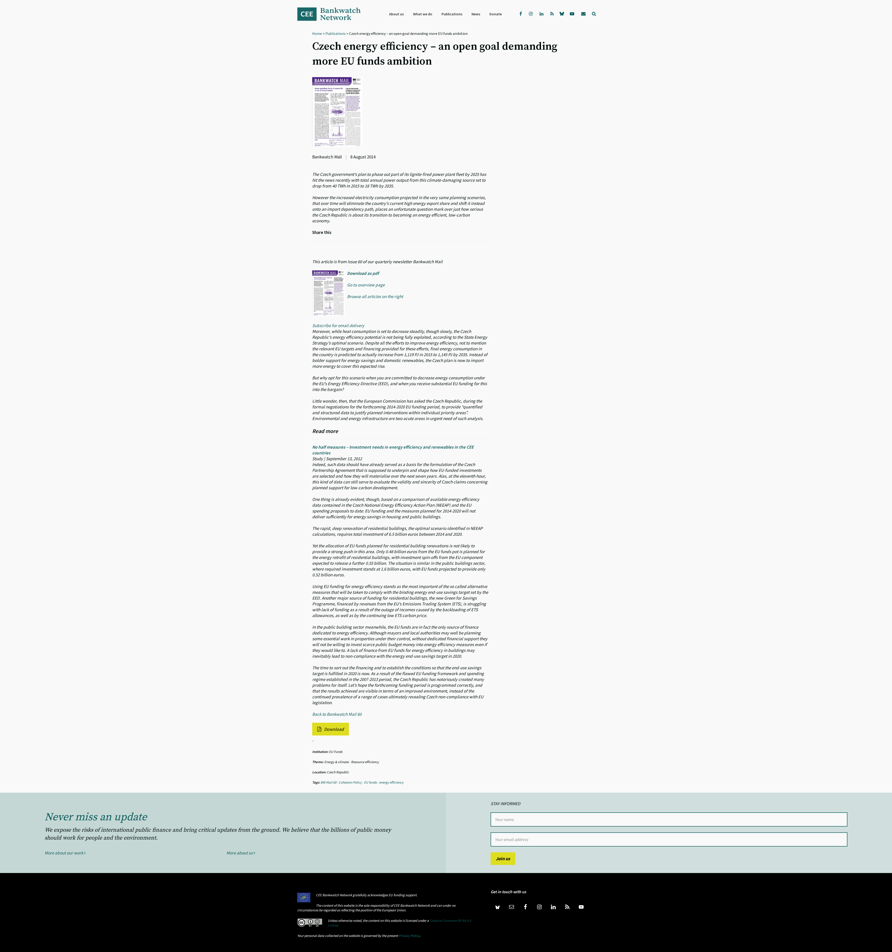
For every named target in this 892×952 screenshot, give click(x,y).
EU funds (370, 782)
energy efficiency (391, 782)
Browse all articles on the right (375, 296)
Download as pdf (363, 273)
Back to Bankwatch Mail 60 (336, 714)
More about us (240, 853)
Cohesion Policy (350, 782)
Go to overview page (366, 285)
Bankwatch (332, 14)
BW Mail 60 (328, 782)
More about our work (64, 853)
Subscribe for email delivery (338, 325)
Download (333, 729)
